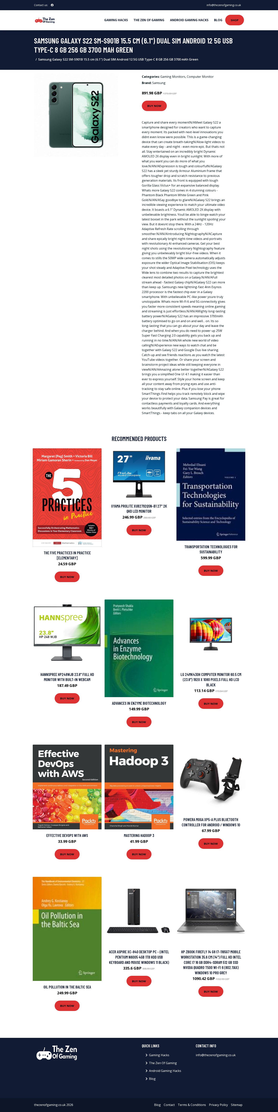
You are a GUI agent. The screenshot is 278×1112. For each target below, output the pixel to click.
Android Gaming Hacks (189, 20)
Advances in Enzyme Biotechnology (139, 703)
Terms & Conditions (192, 1105)
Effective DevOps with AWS (67, 835)
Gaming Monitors (172, 77)
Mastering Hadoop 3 (139, 835)
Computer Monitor (200, 77)
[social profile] (52, 5)
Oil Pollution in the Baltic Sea (67, 986)
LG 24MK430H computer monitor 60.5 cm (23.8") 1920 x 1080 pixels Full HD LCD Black (211, 679)
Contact (169, 1105)
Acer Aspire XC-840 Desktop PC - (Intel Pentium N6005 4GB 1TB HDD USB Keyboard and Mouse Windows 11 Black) (139, 956)
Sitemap (236, 1105)
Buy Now (154, 106)
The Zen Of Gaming (149, 20)
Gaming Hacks (116, 20)
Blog (218, 20)
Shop (234, 20)
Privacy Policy (218, 1105)
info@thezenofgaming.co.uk (224, 5)
